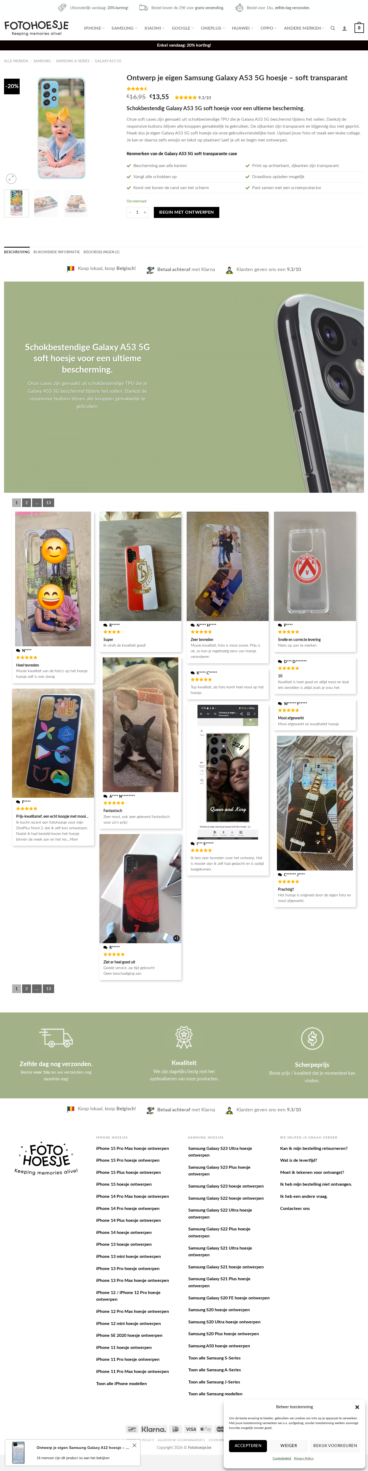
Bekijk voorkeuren (335, 1446)
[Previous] (13, 127)
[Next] (109, 127)
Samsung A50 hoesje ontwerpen (219, 1346)
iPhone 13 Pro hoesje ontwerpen (127, 1269)
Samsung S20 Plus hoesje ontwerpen (223, 1334)
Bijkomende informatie (56, 252)
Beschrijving (17, 252)
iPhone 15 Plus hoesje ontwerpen (128, 1172)
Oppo (267, 28)
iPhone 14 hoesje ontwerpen (124, 1232)
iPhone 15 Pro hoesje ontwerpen (127, 1160)
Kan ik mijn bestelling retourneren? (314, 1148)
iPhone (92, 28)
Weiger (288, 1446)
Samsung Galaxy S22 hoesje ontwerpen (226, 1198)
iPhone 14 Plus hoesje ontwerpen (128, 1220)
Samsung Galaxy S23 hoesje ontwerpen (226, 1186)
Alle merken (16, 61)
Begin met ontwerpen (186, 212)
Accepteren (248, 1446)
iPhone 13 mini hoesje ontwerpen (128, 1256)
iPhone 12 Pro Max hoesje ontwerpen (132, 1311)
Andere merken (302, 28)
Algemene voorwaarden (181, 1440)
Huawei (241, 28)
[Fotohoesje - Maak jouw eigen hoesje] (36, 28)
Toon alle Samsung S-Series (214, 1358)
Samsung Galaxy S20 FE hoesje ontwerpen (229, 1298)
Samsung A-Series (72, 61)
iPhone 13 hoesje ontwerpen (124, 1244)
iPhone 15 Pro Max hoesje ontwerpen (132, 1148)
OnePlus (211, 28)
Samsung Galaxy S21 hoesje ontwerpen (226, 1267)
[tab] (17, 252)
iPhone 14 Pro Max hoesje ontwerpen (132, 1196)
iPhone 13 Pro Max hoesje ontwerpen (132, 1280)
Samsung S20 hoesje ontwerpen (219, 1310)
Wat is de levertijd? (298, 1160)
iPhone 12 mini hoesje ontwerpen (128, 1323)
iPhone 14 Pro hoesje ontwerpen (127, 1208)
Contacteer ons (295, 1208)
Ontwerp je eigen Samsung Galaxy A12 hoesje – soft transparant (84, 1447)
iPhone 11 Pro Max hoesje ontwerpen (132, 1371)
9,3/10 (204, 98)
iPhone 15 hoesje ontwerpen (124, 1184)
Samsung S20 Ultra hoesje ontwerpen (224, 1322)
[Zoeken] (333, 28)
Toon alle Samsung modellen (215, 1394)
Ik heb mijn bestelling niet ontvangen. (316, 1184)
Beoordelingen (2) (101, 252)
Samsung (123, 28)
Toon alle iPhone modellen (121, 1384)
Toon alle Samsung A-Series (214, 1370)
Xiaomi (152, 28)
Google (181, 28)
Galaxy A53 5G (108, 61)
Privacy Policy (304, 1458)
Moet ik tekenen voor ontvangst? (312, 1172)
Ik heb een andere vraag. (304, 1196)
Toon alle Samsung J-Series (214, 1382)
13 (48, 503)
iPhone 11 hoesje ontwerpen (124, 1347)
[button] (357, 1407)
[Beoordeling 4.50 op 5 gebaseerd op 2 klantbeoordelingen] (245, 88)
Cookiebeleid (282, 1458)
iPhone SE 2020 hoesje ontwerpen (129, 1335)
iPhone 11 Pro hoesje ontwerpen (127, 1359)
